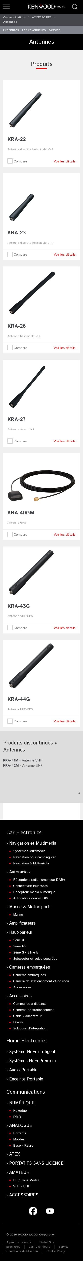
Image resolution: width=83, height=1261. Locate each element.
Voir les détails (65, 161)
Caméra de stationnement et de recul (41, 981)
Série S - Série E (25, 952)
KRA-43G (18, 606)
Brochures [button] (11, 30)
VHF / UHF (21, 1186)
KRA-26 (16, 326)
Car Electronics (24, 832)
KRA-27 (16, 419)
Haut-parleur (20, 932)
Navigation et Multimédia (32, 843)
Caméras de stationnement (33, 1010)
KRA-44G (18, 699)
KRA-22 (16, 139)
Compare (20, 161)
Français (59, 6)
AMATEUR (19, 1173)
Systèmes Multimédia (29, 851)
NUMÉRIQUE (21, 1103)
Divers (18, 1022)
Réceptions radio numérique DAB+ (39, 879)
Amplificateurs (22, 923)
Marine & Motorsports (30, 907)
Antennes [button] (10, 22)
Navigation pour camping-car (34, 857)
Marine (18, 914)
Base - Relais (23, 1145)
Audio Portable (23, 1070)
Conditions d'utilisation (22, 1251)
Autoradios (19, 872)
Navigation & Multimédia (31, 863)
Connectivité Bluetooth (30, 886)
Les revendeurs (34, 30)
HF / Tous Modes (26, 1180)
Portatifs (19, 1133)
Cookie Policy (56, 1251)
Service (54, 30)
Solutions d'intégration (29, 1028)
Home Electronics (26, 1041)
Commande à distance (30, 1003)
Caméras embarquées (29, 967)
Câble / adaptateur (27, 1016)
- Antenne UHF (22, 765)
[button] (6, 7)
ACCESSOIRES (42, 17)
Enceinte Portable (26, 1079)
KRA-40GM (20, 513)
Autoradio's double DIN (30, 898)
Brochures (13, 1247)
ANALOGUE (20, 1126)
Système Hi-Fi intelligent (32, 1052)
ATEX (14, 1154)
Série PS (19, 946)
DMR (17, 1116)
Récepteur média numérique (34, 892)
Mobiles (19, 1139)
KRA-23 (16, 232)
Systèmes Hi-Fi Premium (32, 1061)
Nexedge (20, 1110)
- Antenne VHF (22, 760)
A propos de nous (18, 1242)
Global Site (47, 1242)
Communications (14, 17)
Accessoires (22, 987)
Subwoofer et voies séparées (35, 958)
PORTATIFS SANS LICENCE (36, 1163)
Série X (18, 940)
